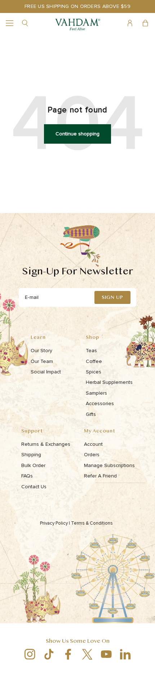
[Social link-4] (87, 654)
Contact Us (33, 487)
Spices (93, 372)
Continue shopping (77, 134)
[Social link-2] (48, 654)
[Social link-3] (68, 654)
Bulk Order (33, 465)
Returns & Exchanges (45, 444)
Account (93, 444)
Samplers (96, 393)
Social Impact (46, 372)
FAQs (27, 476)
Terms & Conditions (92, 523)
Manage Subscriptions (109, 465)
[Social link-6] (125, 654)
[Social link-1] (29, 654)
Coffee (94, 361)
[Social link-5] (106, 654)
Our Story (41, 350)
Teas (91, 350)
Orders (91, 455)
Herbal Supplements (109, 382)
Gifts (91, 414)
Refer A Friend (100, 476)
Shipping (31, 455)
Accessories (100, 403)
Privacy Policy (55, 523)
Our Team (42, 361)
